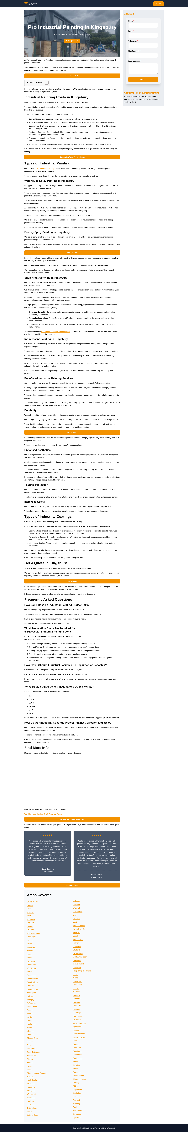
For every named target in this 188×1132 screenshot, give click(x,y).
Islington (30, 1031)
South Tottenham (33, 1052)
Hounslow (31, 1087)
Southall (30, 1010)
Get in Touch (72, 432)
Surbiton (76, 1002)
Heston (30, 1063)
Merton (75, 974)
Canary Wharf (78, 964)
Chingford (77, 967)
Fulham (30, 1042)
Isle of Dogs (77, 981)
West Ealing (31, 968)
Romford (76, 1100)
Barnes (30, 1028)
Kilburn (30, 940)
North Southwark (33, 1080)
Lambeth (76, 918)
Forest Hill (77, 1006)
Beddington (77, 1051)
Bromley (76, 936)
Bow (75, 915)
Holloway (30, 996)
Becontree (77, 1072)
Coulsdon (77, 1093)
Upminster (77, 1118)
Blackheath (77, 1016)
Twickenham (32, 1108)
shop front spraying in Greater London (55, 331)
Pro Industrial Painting (45, 168)
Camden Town (32, 979)
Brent (46, 814)
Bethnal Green (32, 1115)
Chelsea (30, 1035)
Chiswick (30, 986)
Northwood (31, 1024)
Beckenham (77, 1058)
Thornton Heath (79, 1037)
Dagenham (77, 1090)
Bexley (75, 1107)
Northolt (30, 951)
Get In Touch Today (72, 76)
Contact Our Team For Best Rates (72, 157)
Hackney (30, 1101)
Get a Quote (70, 41)
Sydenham (77, 1027)
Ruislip (29, 1021)
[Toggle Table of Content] (45, 83)
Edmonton (31, 1097)
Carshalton (77, 1055)
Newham (76, 1009)
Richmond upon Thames (36, 1073)
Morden (76, 988)
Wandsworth (32, 1094)
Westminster (32, 1049)
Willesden (31, 919)
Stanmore (30, 930)
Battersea (30, 1077)
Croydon (76, 1065)
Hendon (40, 814)
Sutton (75, 1062)
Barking (76, 1044)
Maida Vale (31, 947)
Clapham (76, 904)
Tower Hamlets (79, 929)
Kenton (59, 814)
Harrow (30, 926)
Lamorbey (77, 1097)
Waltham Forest (79, 925)
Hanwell (30, 972)
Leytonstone (78, 953)
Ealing (29, 944)
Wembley (52, 814)
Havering (76, 1104)
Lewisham (77, 1020)
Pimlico (30, 1059)
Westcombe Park (79, 1023)
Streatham (77, 960)
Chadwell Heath (79, 1079)
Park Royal (31, 937)
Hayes (29, 1066)
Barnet (29, 958)
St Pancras (31, 1003)
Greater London (79, 1034)
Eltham (76, 1069)
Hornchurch (77, 1111)
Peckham (76, 932)
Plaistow (76, 995)
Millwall (76, 978)
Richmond (31, 1083)
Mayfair (30, 1017)
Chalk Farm (31, 965)
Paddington (31, 975)
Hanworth (77, 946)
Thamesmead (78, 1076)
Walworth (76, 908)
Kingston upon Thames (82, 971)
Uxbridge (76, 901)
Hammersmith (32, 989)
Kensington (31, 993)
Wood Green (32, 1007)
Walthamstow (78, 939)
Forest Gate (77, 985)
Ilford (75, 1041)
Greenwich (77, 999)
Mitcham (76, 992)
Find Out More (72, 252)
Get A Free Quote (72, 885)
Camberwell (77, 911)
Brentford (30, 1014)
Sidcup (76, 1086)
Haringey (30, 1000)
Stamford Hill (32, 1056)
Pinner (29, 954)
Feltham (76, 943)
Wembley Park (30, 814)
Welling (76, 1083)
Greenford (31, 961)
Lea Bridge (31, 1104)
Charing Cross (32, 1038)
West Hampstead (33, 933)
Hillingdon (31, 1090)
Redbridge (77, 1013)
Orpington (77, 1114)
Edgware (30, 923)
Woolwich (77, 1048)
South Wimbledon (80, 957)
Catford (76, 1030)
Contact (158, 4)
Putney (29, 1070)
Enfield (29, 1111)
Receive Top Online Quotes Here (72, 819)
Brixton (76, 922)
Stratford (76, 950)
